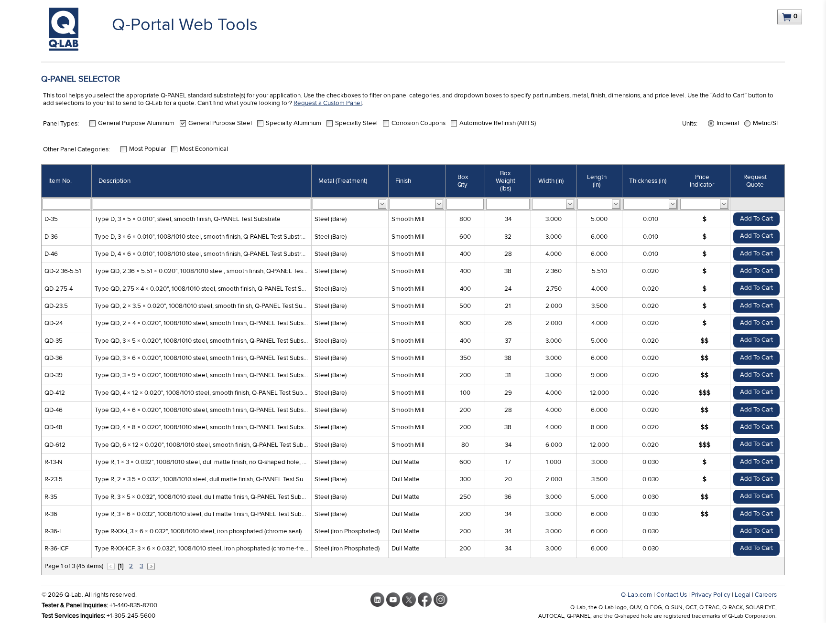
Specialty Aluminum (293, 123)
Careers (766, 595)
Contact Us (671, 595)
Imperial (728, 123)
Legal (742, 595)
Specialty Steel (356, 123)
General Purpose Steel (220, 123)
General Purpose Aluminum (136, 123)
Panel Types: (61, 123)
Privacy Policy (710, 595)
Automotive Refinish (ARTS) (497, 123)
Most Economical (204, 149)
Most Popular (147, 149)
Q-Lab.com (636, 595)
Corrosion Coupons (418, 123)
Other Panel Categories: (76, 149)
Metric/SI (765, 123)
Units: (689, 123)
